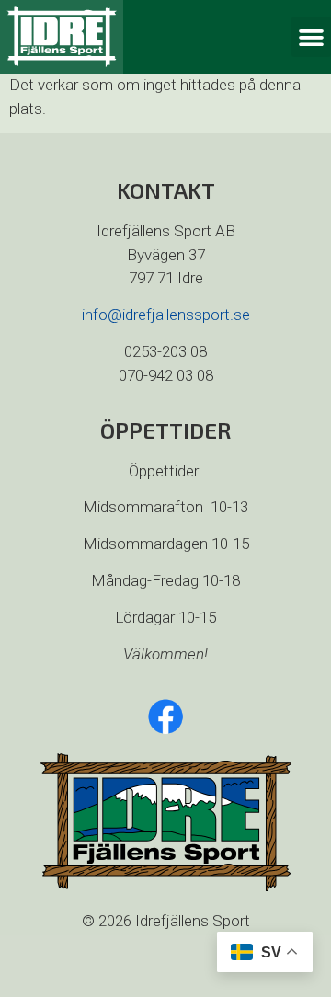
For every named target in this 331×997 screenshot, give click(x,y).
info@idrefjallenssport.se (166, 314)
